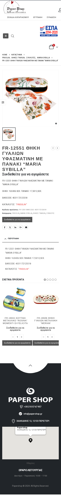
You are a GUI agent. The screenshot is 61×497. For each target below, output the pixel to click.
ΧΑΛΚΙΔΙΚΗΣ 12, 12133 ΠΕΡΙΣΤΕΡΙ (33, 421)
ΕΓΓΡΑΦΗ (37, 17)
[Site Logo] (15, 7)
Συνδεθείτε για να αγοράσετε (17, 219)
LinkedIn (15, 227)
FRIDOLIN (15, 213)
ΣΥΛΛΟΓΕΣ (50, 213)
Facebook (4, 227)
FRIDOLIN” (21, 204)
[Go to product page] (19, 299)
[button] (5, 35)
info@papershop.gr (33, 414)
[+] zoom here (22, 433)
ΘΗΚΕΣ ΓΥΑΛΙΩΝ (39, 213)
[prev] (53, 148)
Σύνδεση (51, 17)
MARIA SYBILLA (26, 213)
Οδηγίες (31, 463)
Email (26, 227)
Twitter (10, 227)
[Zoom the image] (30, 389)
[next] (57, 148)
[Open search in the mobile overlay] (12, 36)
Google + (20, 227)
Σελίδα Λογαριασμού (18, 17)
